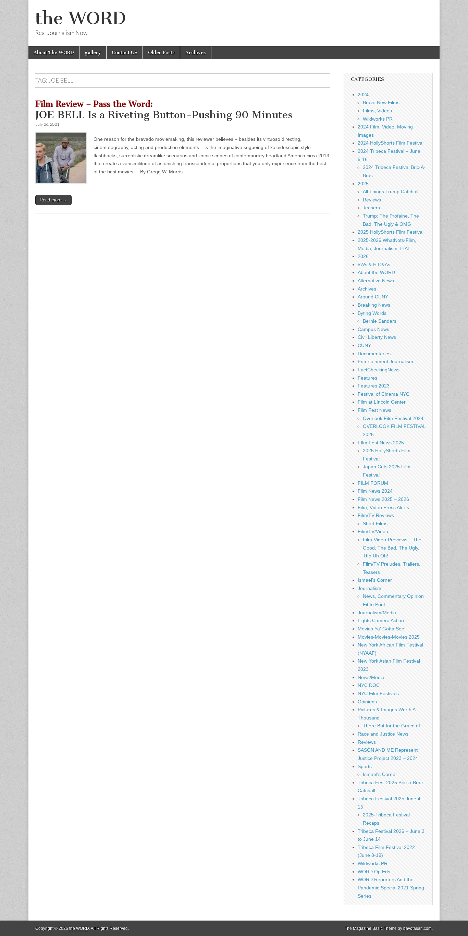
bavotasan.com (417, 928)
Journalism (369, 588)
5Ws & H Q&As (374, 264)
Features (367, 378)
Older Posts (161, 53)
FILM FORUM (373, 483)
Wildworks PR (378, 119)
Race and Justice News (383, 734)
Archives (195, 53)
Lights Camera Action (381, 620)
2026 (363, 256)
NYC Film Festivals (378, 693)
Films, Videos (377, 110)
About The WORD (54, 53)
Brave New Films (381, 102)
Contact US (124, 53)
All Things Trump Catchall (390, 191)
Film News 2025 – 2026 (383, 499)
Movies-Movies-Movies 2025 (389, 637)
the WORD (80, 18)
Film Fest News (374, 410)
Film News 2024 (375, 491)
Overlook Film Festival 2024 (393, 418)
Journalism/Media (377, 612)
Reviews (372, 199)
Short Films (375, 523)
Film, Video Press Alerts (383, 507)
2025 (363, 183)
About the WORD (376, 272)
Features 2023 (374, 386)
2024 (363, 94)
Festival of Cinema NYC (383, 394)
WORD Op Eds (374, 871)
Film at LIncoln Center (382, 402)
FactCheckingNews (378, 369)
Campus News (373, 329)
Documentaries (374, 353)
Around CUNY (373, 296)
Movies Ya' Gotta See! (382, 628)
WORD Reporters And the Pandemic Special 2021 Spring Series (391, 887)
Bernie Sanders (379, 321)
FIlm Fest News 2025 (381, 442)
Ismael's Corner (375, 580)
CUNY (364, 345)
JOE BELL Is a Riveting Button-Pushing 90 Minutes (164, 110)
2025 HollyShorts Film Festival (390, 232)
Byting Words (372, 313)
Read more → (53, 199)
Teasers (371, 207)
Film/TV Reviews (376, 515)
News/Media (371, 677)
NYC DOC (369, 685)
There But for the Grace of (391, 725)
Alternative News (376, 280)
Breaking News (374, 305)
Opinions (367, 701)
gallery (93, 53)
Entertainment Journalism (385, 361)
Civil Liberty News (377, 337)
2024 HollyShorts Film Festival (390, 143)
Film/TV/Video (373, 531)
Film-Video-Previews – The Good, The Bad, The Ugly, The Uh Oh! (392, 547)
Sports (365, 766)
